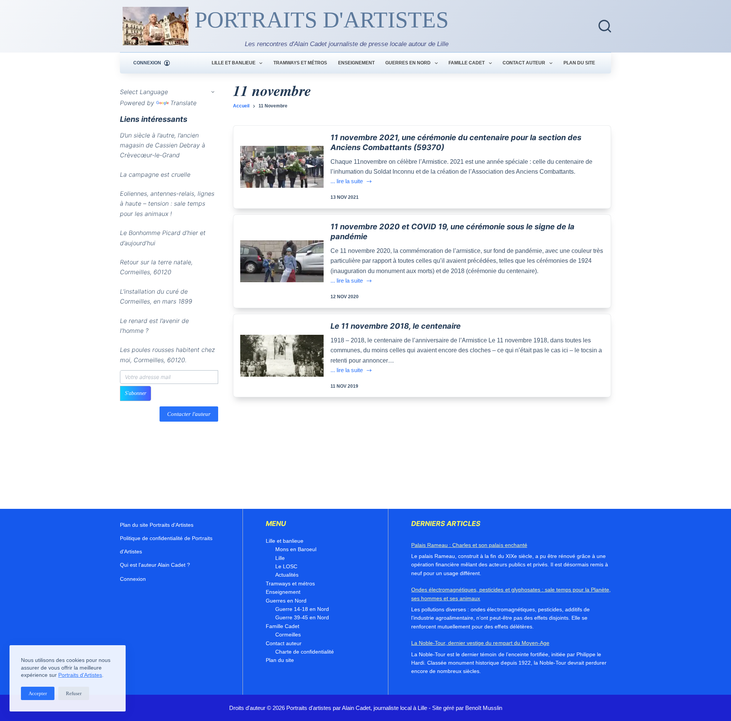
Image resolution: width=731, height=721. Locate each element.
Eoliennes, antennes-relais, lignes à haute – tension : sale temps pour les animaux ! (167, 203)
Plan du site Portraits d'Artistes (156, 525)
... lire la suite (346, 182)
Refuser (73, 693)
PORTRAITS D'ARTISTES (321, 19)
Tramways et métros (300, 63)
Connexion (133, 579)
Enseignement (356, 63)
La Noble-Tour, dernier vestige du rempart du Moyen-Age (480, 643)
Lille (280, 558)
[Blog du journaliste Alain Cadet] (155, 26)
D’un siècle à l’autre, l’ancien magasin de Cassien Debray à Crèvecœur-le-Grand (162, 145)
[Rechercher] (605, 26)
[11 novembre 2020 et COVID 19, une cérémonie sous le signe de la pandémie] (282, 261)
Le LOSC (286, 566)
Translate (183, 103)
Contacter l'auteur (189, 414)
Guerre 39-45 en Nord (302, 617)
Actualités (286, 575)
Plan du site (579, 63)
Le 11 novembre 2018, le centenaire (395, 326)
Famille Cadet (466, 63)
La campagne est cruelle (155, 174)
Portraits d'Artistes (80, 675)
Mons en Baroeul (295, 549)
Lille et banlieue (233, 63)
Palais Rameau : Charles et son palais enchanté (469, 545)
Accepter (38, 693)
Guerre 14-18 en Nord (302, 609)
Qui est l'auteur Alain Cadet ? (155, 565)
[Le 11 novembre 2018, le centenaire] (282, 356)
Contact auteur (524, 63)
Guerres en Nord (408, 63)
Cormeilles (288, 634)
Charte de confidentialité (304, 652)
